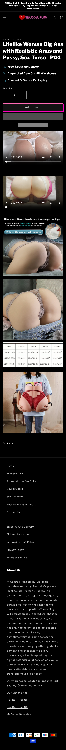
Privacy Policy (15, 549)
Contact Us (13, 512)
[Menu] (4, 17)
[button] (33, 117)
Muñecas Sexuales (19, 714)
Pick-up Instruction (18, 534)
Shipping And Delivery (20, 526)
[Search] (54, 17)
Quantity (7, 88)
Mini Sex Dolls (15, 473)
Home (10, 465)
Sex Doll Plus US (17, 707)
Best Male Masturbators (21, 504)
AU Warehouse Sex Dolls (21, 481)
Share (9, 443)
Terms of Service (17, 557)
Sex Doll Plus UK (17, 700)
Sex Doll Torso (15, 496)
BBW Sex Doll (15, 489)
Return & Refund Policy (20, 542)
